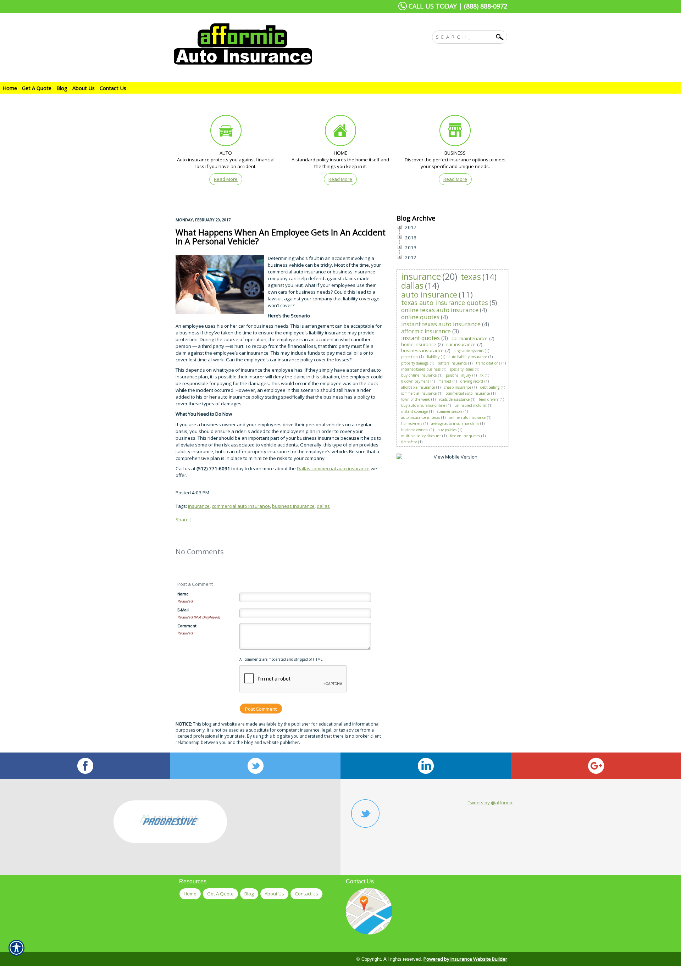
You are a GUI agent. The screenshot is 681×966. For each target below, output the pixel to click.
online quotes (420, 317)
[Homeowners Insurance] (340, 132)
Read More (226, 179)
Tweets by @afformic (490, 802)
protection (409, 356)
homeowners (411, 423)
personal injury (458, 375)
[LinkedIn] (425, 766)
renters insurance (452, 363)
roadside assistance (454, 399)
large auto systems (468, 350)
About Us (274, 893)
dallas (323, 506)
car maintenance (470, 338)
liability (433, 356)
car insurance (461, 344)
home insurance (418, 344)
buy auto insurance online (423, 405)
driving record (471, 381)
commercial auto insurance (241, 506)
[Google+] (596, 766)
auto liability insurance (468, 356)
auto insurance (429, 294)
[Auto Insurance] (226, 132)
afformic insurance (426, 331)
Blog (249, 893)
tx (481, 375)
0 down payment (415, 381)
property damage (414, 363)
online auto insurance (467, 417)
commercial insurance (419, 393)
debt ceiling (489, 387)
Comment (186, 625)
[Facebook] (85, 766)
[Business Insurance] (455, 132)
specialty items (462, 369)
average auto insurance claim (455, 423)
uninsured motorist (470, 405)
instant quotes (420, 338)
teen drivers (488, 399)
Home (190, 893)
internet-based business (421, 369)
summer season (449, 411)
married (444, 381)
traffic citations (488, 363)
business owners (414, 429)
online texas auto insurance (439, 310)
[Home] (269, 44)
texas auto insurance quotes (444, 302)
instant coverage (414, 411)
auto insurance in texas (420, 417)
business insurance (293, 506)
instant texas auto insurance (441, 324)
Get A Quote (220, 893)
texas (471, 276)
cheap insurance (457, 387)
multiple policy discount (421, 435)
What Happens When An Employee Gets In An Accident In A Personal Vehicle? (281, 237)
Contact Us (306, 893)
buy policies (446, 429)
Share (182, 519)
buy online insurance (419, 375)
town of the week (415, 399)
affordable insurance (418, 387)
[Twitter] (255, 766)
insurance (199, 506)
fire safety (409, 441)
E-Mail (183, 609)
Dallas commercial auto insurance (333, 468)
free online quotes (465, 435)
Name (183, 593)
